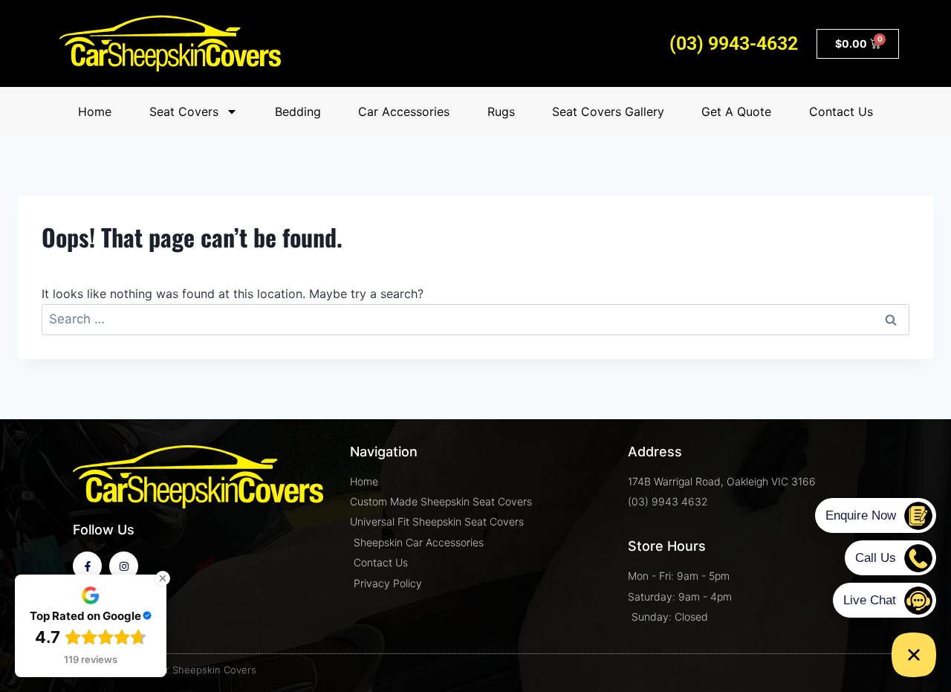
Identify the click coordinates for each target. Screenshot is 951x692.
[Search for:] (475, 318)
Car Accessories (403, 111)
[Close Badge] (162, 578)
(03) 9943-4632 (733, 43)
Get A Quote (736, 111)
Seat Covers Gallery (608, 111)
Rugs (501, 111)
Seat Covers (183, 111)
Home (94, 111)
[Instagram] (123, 566)
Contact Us (841, 111)
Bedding (298, 111)
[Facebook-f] (87, 566)
